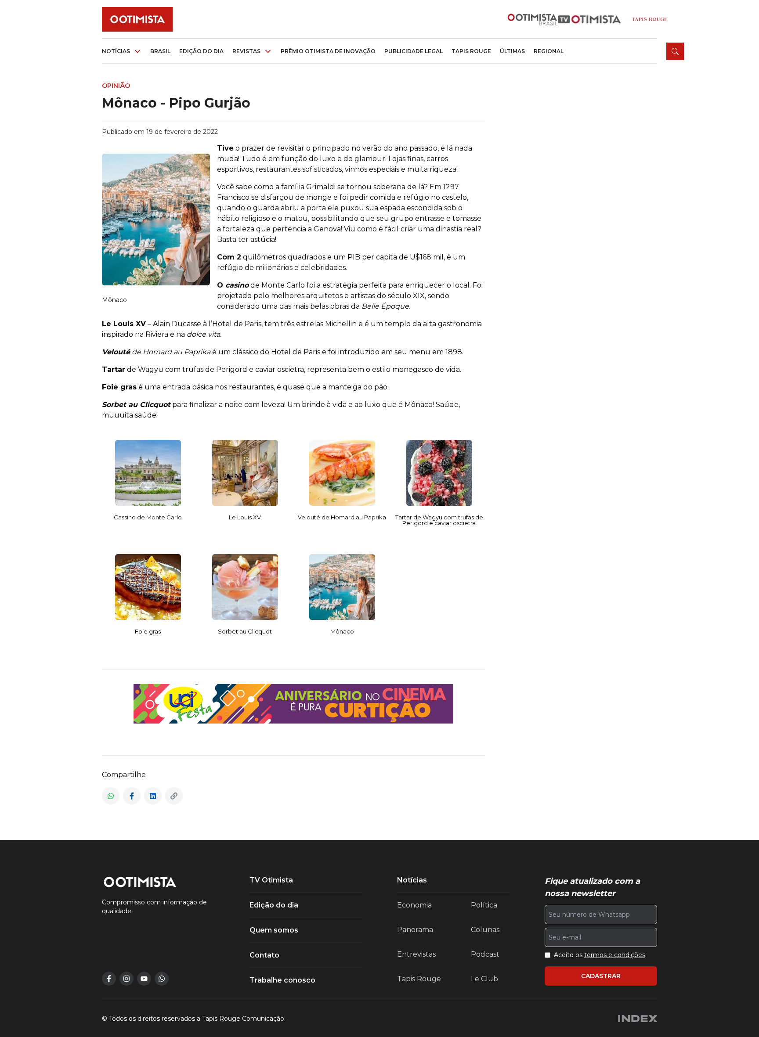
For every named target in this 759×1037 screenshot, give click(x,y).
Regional (549, 51)
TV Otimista (271, 880)
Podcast (485, 954)
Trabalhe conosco (282, 980)
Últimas (512, 51)
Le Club (484, 979)
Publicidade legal (413, 51)
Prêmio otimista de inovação (328, 51)
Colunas (485, 929)
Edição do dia (201, 51)
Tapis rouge (471, 51)
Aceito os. (600, 955)
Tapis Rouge (419, 979)
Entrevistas (416, 954)
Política (484, 905)
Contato (264, 955)
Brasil (160, 51)
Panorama (415, 929)
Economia (414, 905)
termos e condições (614, 955)
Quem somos (273, 930)
